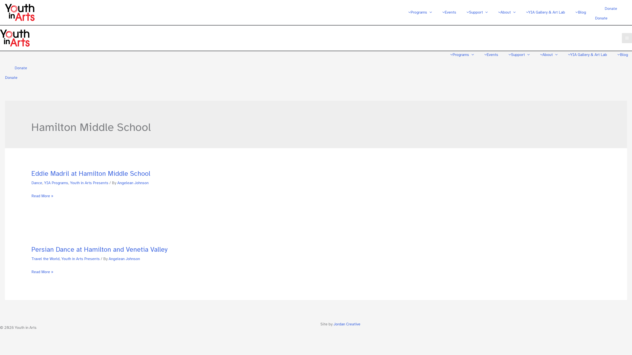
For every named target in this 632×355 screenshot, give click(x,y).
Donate (601, 18)
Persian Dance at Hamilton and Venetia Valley (99, 249)
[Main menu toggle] (627, 38)
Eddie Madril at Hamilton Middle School (90, 173)
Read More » (42, 196)
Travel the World (45, 258)
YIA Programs (56, 182)
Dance (36, 182)
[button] (429, 12)
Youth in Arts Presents (89, 182)
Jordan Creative (347, 324)
